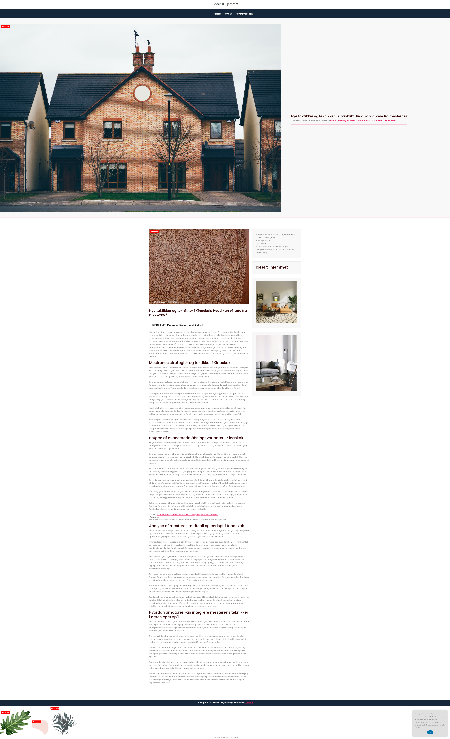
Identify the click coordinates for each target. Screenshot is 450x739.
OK (430, 732)
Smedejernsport (263, 240)
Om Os (228, 13)
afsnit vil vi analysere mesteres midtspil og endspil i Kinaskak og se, (187, 514)
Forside (217, 13)
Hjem (297, 120)
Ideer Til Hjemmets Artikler (315, 120)
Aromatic (248, 702)
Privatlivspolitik (244, 13)
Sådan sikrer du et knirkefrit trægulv (272, 246)
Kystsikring (261, 243)
